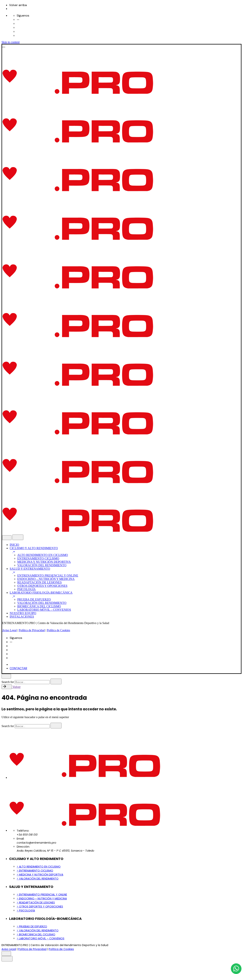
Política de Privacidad (32, 630)
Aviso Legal (9, 630)
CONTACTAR (18, 668)
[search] (56, 681)
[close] (7, 537)
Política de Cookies (58, 630)
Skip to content (11, 42)
